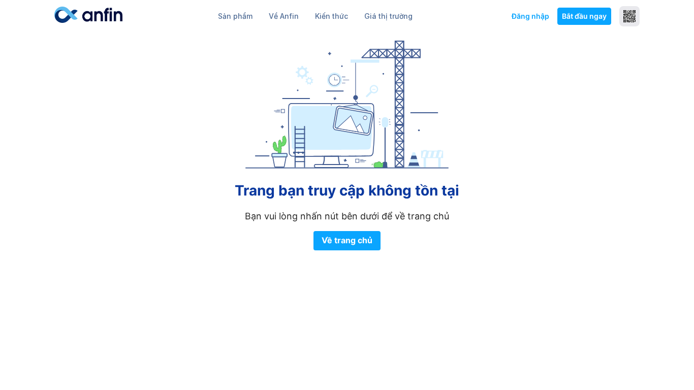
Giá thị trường (388, 16)
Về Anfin (284, 16)
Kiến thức (331, 16)
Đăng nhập (530, 16)
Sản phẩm (235, 16)
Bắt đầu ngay (584, 16)
